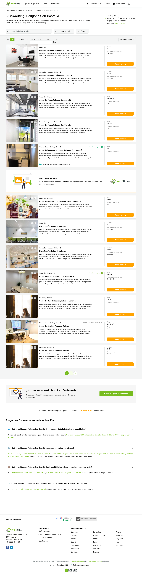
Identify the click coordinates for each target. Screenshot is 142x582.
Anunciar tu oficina (96, 4)
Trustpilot (12, 508)
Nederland (75, 549)
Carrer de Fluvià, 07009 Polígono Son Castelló (83, 435)
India (117, 542)
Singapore (119, 539)
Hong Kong (120, 535)
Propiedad (21, 10)
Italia (95, 542)
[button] (31, 47)
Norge (73, 539)
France (95, 539)
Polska (118, 532)
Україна (96, 552)
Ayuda (44, 4)
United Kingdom (99, 535)
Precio (108, 4)
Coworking (29, 10)
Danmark (74, 532)
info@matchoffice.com (14, 539)
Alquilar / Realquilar (30, 4)
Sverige (74, 535)
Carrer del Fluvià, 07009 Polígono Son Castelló (61, 454)
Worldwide (119, 545)
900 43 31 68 (120, 23)
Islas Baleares (39, 10)
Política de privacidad (77, 561)
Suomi (73, 542)
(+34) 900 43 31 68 (13, 542)
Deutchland (75, 545)
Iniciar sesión (120, 4)
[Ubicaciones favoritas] (135, 4)
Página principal (10, 10)
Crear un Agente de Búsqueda (49, 534)
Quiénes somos (55, 4)
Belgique (74, 552)
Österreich (97, 545)
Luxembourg (97, 532)
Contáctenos (43, 541)
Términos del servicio (95, 561)
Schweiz (96, 549)
